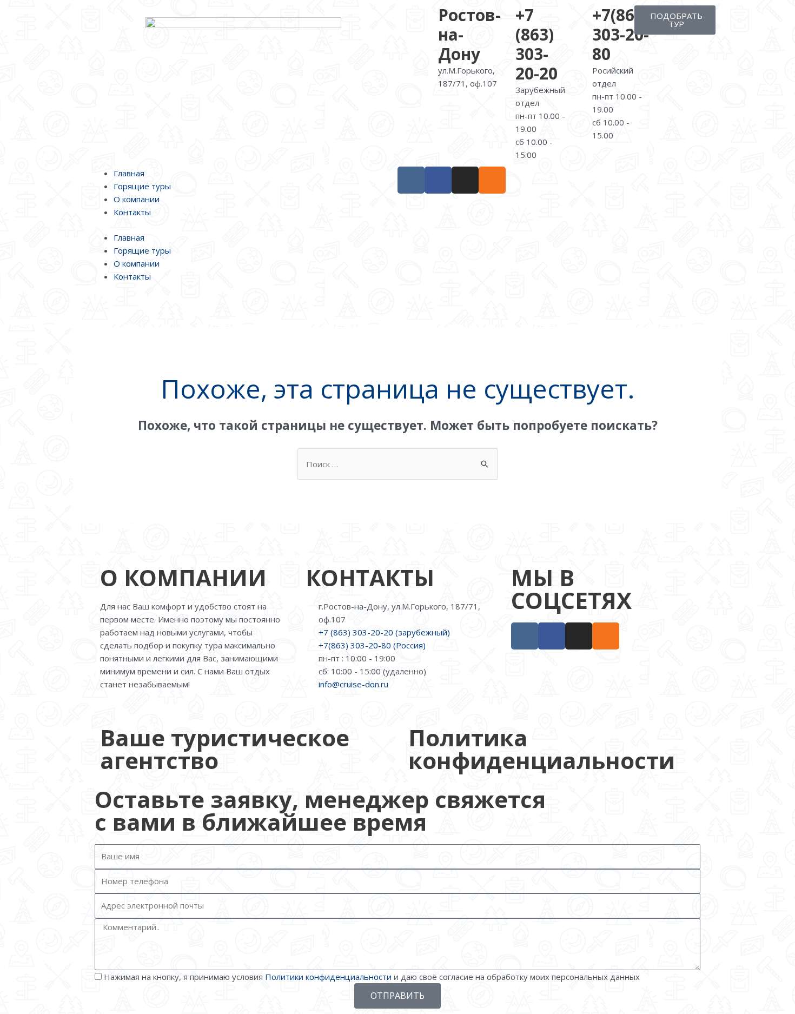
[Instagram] (465, 180)
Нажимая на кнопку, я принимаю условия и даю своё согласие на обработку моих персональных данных (372, 976)
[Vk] (411, 180)
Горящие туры (142, 186)
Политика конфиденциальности (541, 749)
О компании (137, 199)
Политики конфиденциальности (328, 976)
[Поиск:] (397, 464)
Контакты (132, 212)
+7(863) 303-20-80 (620, 34)
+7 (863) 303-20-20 (536, 44)
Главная (129, 173)
